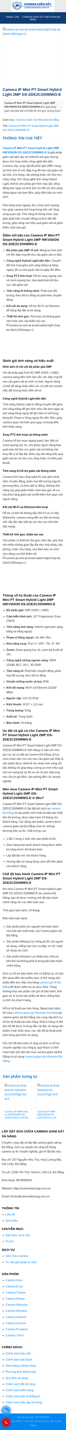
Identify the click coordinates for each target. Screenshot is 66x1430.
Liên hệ (10, 1214)
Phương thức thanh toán (20, 1371)
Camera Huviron (15, 1323)
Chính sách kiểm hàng (19, 1390)
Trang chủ (12, 17)
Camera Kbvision (16, 1310)
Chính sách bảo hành (18, 1359)
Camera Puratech (16, 1329)
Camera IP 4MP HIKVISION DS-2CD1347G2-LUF (47, 1114)
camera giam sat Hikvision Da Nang (35, 1012)
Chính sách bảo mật (17, 1353)
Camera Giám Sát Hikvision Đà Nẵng (37, 119)
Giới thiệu (11, 1220)
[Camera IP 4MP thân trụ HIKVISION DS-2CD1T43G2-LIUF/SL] (17, 1095)
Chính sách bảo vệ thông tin (22, 1396)
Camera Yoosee (15, 1292)
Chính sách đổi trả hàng (20, 1384)
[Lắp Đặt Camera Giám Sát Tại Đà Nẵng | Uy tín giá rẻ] (33, 6)
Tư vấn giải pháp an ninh (21, 1262)
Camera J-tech (14, 1335)
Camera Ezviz (14, 1286)
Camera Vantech (15, 1317)
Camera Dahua (15, 1298)
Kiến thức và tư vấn (17, 1235)
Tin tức (9, 1241)
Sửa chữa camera (16, 1255)
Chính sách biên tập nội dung (23, 1402)
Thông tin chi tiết (22, 138)
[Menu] (5, 6)
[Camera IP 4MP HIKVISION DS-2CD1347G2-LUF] (49, 1095)
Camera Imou (13, 1280)
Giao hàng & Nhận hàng (20, 1365)
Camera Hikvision (16, 1304)
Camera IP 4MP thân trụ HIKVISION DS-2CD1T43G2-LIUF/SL (17, 1114)
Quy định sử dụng (16, 1378)
